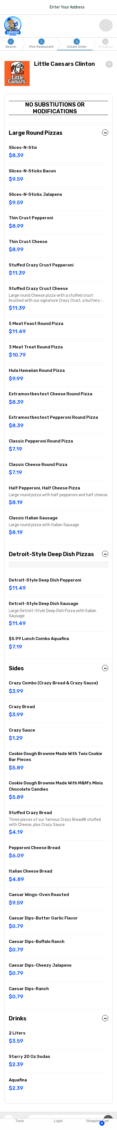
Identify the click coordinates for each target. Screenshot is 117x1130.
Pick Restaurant (41, 44)
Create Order (77, 44)
